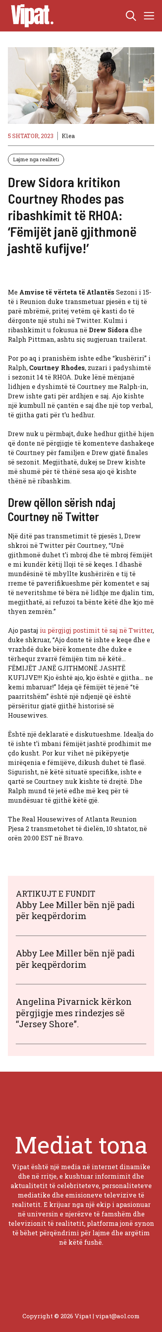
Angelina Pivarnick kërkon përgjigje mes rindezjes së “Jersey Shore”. (74, 1013)
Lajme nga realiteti (36, 159)
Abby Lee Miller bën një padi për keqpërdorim (75, 910)
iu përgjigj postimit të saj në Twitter (96, 630)
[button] (131, 15)
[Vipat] (30, 15)
